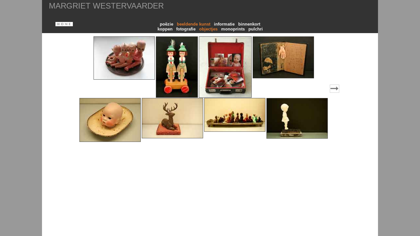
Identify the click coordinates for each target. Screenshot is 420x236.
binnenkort (250, 24)
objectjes (209, 29)
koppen (166, 29)
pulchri (256, 29)
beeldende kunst (194, 24)
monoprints (233, 29)
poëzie (167, 24)
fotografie (186, 29)
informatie (225, 24)
